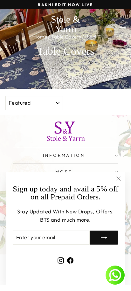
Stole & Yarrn (65, 24)
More (63, 171)
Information (64, 155)
